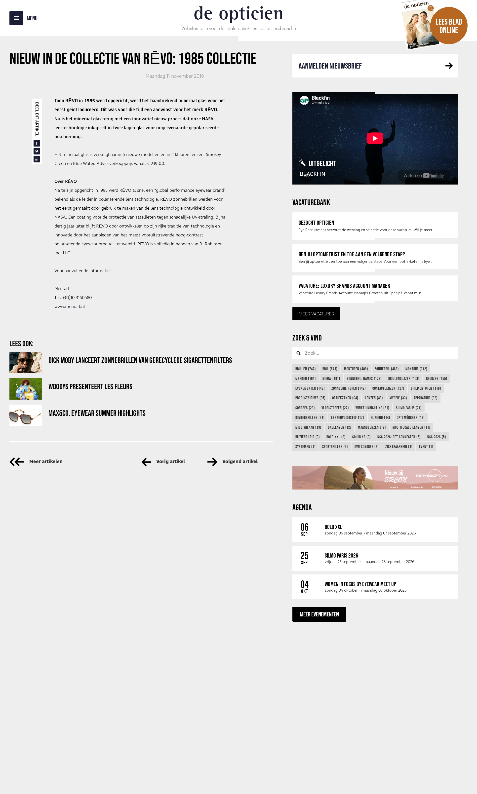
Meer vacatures (316, 313)
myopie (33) (398, 398)
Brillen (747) (305, 369)
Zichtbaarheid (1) (398, 446)
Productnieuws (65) (310, 398)
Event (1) (426, 446)
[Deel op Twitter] (37, 151)
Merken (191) (305, 378)
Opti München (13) (411, 417)
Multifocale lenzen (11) (411, 427)
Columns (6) (361, 437)
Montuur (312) (416, 369)
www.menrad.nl (69, 307)
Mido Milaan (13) (308, 427)
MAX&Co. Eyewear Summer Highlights (97, 413)
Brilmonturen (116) (426, 388)
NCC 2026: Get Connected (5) (399, 437)
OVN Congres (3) (367, 446)
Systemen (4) (305, 446)
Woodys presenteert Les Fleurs (90, 386)
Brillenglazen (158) (403, 378)
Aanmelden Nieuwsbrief (330, 65)
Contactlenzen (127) (388, 388)
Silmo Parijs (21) (409, 408)
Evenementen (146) (310, 388)
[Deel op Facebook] (37, 143)
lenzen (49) (374, 398)
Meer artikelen (46, 461)
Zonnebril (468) (387, 369)
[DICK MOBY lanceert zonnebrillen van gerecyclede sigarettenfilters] (25, 362)
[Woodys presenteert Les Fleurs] (25, 389)
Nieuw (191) (331, 378)
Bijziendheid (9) (307, 437)
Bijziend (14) (380, 417)
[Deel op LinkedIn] (37, 159)
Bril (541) (329, 369)
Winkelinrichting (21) (372, 408)
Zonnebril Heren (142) (348, 388)
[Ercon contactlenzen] (375, 478)
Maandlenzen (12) (372, 427)
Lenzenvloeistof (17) (347, 417)
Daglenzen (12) (339, 427)
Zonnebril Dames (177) (364, 378)
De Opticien (239, 12)
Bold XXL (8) (336, 437)
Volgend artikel (240, 461)
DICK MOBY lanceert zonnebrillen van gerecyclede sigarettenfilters (140, 360)
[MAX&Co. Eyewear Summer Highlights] (25, 415)
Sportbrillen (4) (335, 446)
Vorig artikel (170, 461)
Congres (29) (305, 408)
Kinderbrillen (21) (309, 417)
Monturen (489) (356, 369)
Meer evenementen (319, 614)
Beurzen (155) (436, 378)
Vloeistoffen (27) (335, 408)
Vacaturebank (311, 202)
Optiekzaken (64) (345, 398)
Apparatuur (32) (425, 398)
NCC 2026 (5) (436, 437)
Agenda (302, 507)
